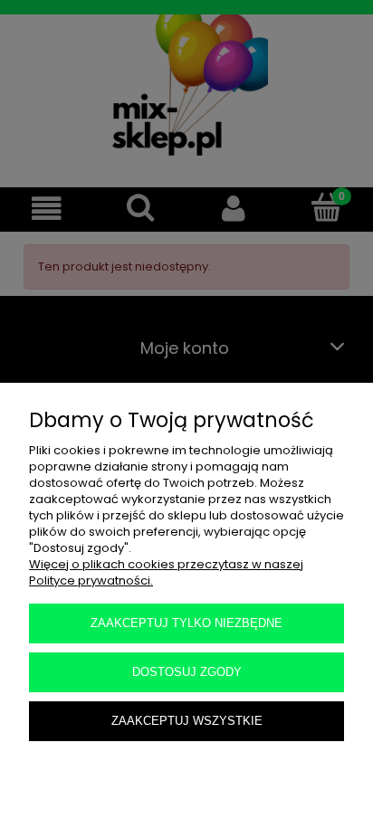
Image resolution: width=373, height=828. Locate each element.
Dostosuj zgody (187, 672)
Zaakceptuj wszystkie (187, 721)
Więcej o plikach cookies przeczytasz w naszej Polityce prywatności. (166, 572)
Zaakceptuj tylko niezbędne (186, 623)
